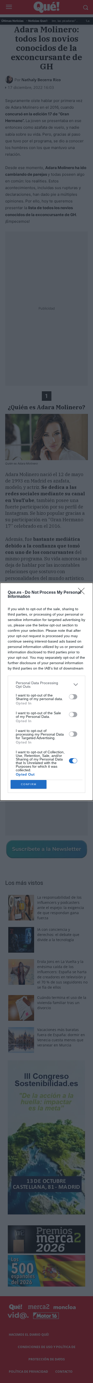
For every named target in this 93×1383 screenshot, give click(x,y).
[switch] (73, 696)
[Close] (83, 593)
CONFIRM (28, 784)
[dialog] (46, 692)
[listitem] (46, 684)
